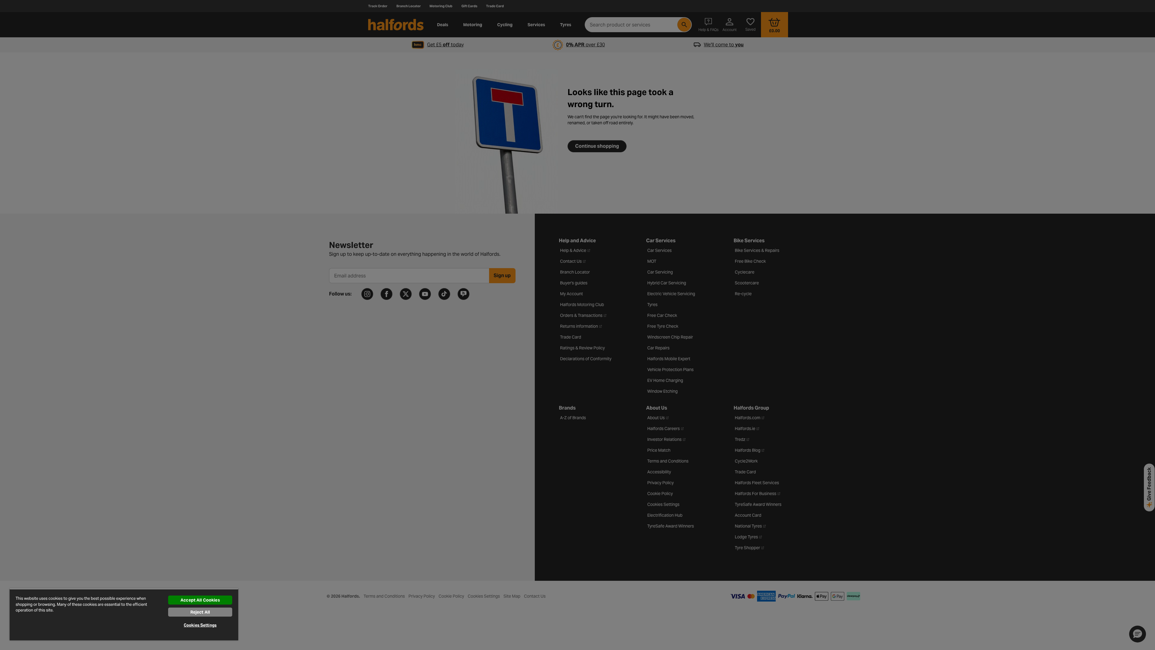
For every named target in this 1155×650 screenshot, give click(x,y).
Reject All (200, 612)
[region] (124, 614)
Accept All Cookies (200, 600)
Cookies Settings (200, 625)
